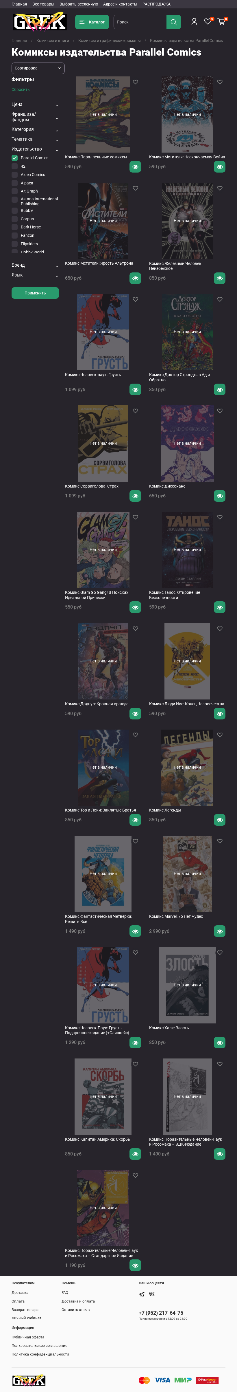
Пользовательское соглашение (39, 1345)
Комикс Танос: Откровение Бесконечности (174, 595)
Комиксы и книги (52, 40)
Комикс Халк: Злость (169, 1027)
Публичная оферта (28, 1337)
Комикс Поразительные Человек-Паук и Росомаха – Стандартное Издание (101, 1253)
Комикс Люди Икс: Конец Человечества (186, 704)
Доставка (20, 1292)
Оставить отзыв (76, 1309)
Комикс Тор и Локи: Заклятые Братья (100, 810)
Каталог (97, 22)
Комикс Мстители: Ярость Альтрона (99, 263)
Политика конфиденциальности (40, 1354)
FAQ (65, 1292)
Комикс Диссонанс (167, 486)
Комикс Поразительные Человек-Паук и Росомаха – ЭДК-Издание (185, 1142)
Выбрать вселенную (79, 4)
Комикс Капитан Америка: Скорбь (97, 1139)
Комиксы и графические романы (109, 40)
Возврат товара (25, 1309)
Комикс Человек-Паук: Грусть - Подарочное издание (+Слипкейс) (97, 1030)
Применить (35, 293)
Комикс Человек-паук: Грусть (93, 374)
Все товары (43, 4)
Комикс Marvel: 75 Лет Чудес (176, 916)
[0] (221, 22)
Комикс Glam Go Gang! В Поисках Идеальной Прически (96, 595)
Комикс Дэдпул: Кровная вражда (97, 704)
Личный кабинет (26, 1318)
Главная (19, 4)
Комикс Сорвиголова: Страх (91, 486)
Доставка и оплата (78, 1301)
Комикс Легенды (165, 810)
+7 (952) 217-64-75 (161, 1313)
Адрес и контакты (120, 4)
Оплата (18, 1301)
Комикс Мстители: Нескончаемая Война (187, 157)
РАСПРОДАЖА (156, 4)
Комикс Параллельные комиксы (96, 157)
